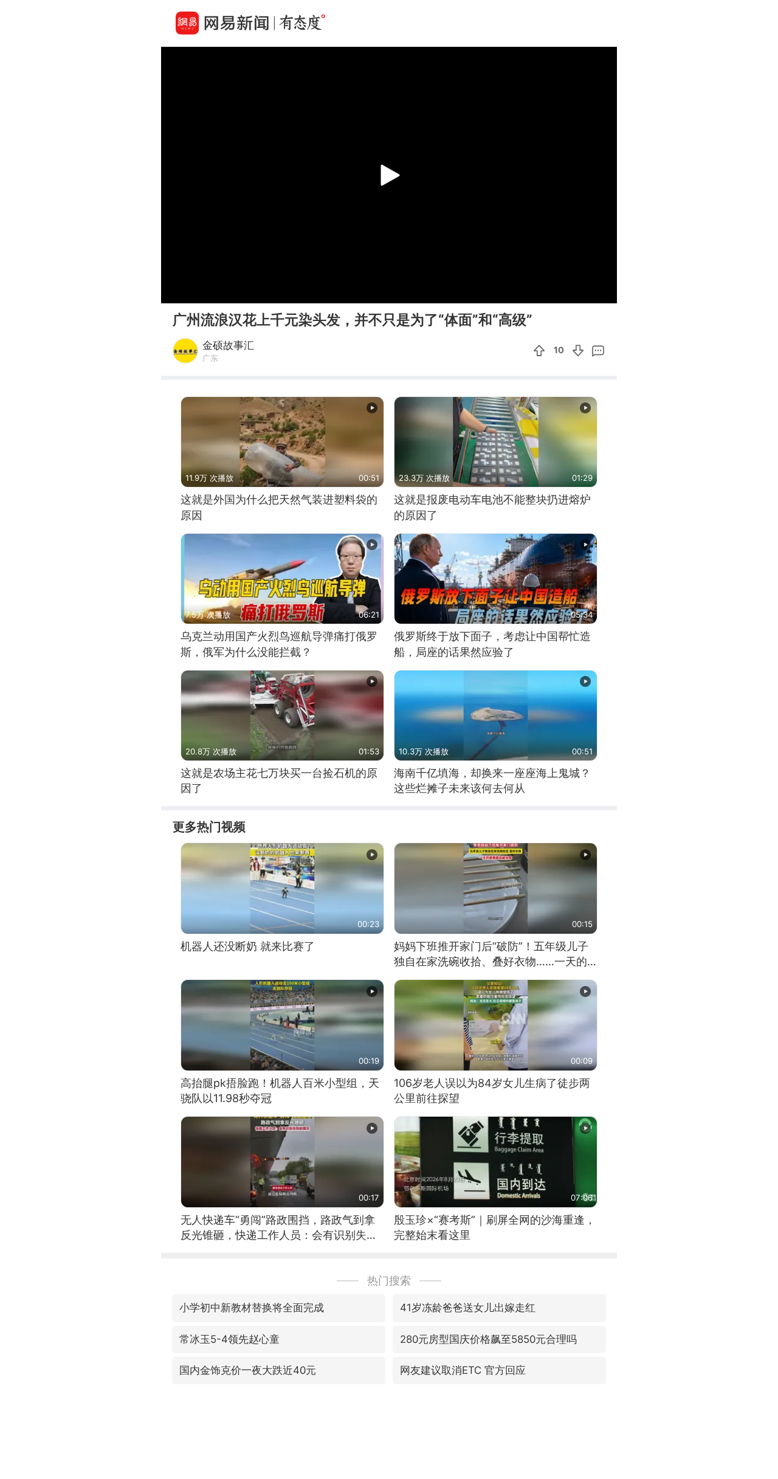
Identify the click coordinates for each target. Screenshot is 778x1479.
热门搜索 (389, 1280)
